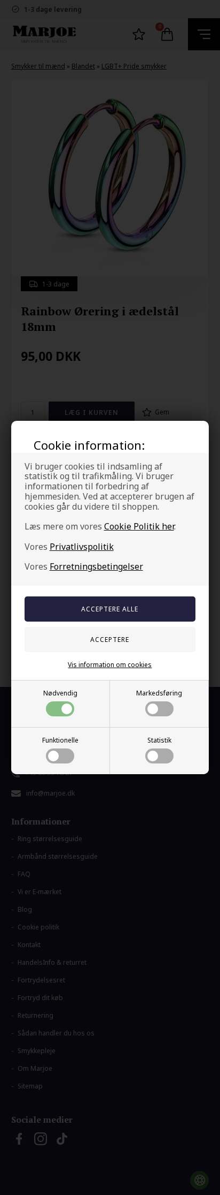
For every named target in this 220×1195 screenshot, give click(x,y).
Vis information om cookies (110, 664)
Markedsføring (159, 693)
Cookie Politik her (139, 526)
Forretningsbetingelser (96, 566)
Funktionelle (60, 740)
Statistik (159, 740)
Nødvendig (60, 693)
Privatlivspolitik (82, 547)
